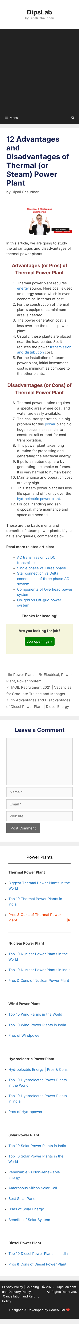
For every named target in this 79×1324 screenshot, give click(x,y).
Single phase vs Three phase (41, 568)
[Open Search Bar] (73, 118)
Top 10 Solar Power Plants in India (37, 1146)
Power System (29, 681)
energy (23, 288)
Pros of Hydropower (25, 1112)
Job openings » (39, 641)
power (50, 424)
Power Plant (23, 675)
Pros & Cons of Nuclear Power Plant (38, 980)
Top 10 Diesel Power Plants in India (38, 1254)
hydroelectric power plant (38, 499)
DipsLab (39, 12)
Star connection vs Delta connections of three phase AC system (43, 578)
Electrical (51, 675)
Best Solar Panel (22, 1199)
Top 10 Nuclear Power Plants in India (39, 970)
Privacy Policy (12, 1287)
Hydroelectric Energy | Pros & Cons (38, 1069)
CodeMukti (57, 1310)
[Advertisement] (39, 70)
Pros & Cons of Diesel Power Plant (37, 1264)
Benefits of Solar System (29, 1220)
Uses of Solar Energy (26, 1209)
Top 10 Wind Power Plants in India (37, 1025)
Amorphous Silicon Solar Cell (32, 1188)
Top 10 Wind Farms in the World (35, 1014)
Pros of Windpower (24, 1035)
